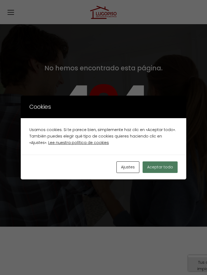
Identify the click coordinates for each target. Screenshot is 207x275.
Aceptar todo (160, 167)
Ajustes (128, 167)
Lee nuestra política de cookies (78, 142)
